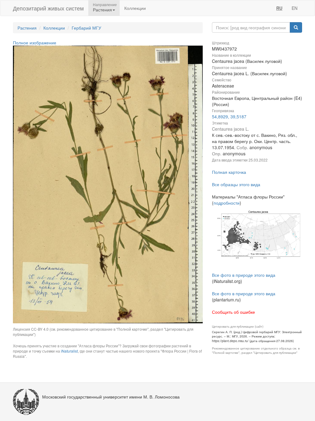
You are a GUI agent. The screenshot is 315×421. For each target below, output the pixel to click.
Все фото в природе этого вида (243, 275)
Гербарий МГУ (86, 28)
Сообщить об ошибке (233, 312)
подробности (226, 203)
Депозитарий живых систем (48, 8)
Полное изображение (34, 42)
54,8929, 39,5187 (229, 116)
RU (279, 8)
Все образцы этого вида (236, 184)
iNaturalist (69, 351)
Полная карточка (229, 172)
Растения (27, 28)
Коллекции (135, 8)
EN (294, 8)
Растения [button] (102, 9)
